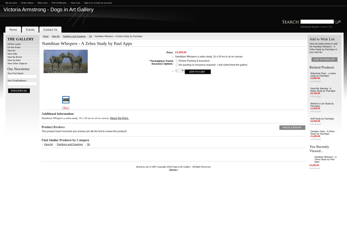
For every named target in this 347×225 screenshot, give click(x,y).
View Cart (75, 3)
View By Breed (14, 57)
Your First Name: (15, 73)
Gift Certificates (59, 3)
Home (46, 36)
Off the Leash (14, 44)
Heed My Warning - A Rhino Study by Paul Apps (323, 89)
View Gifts (12, 54)
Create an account (103, 3)
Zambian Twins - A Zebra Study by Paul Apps (322, 132)
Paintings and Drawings (74, 36)
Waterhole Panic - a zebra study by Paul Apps (323, 74)
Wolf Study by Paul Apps (322, 118)
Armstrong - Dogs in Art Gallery (48, 9)
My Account (11, 3)
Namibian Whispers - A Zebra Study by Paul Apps (325, 159)
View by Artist (13, 60)
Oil (90, 36)
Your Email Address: (17, 80)
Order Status (27, 3)
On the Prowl (13, 47)
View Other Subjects (17, 63)
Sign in (87, 3)
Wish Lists (43, 3)
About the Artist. (119, 118)
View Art (11, 50)
